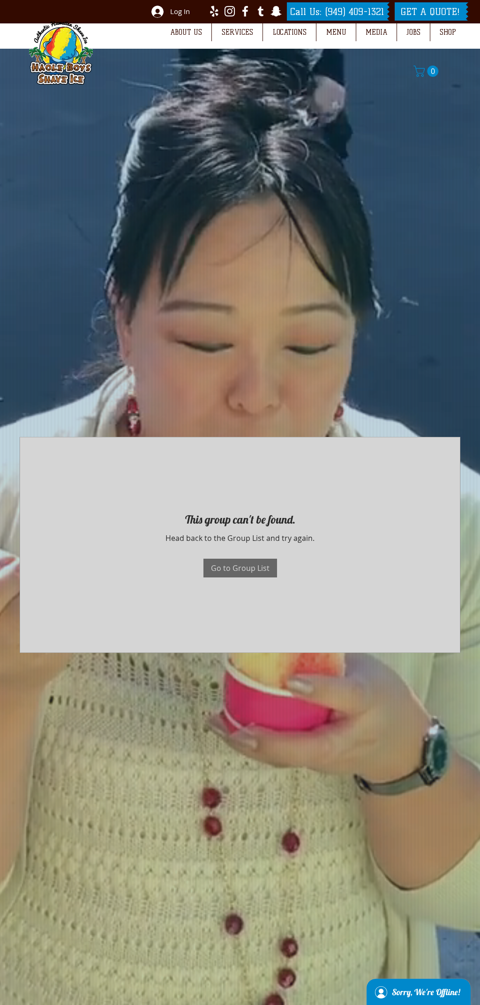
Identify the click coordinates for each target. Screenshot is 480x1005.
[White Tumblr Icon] (261, 11)
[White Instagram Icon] (230, 11)
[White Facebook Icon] (245, 11)
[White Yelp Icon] (214, 11)
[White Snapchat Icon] (276, 11)
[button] (185, 32)
